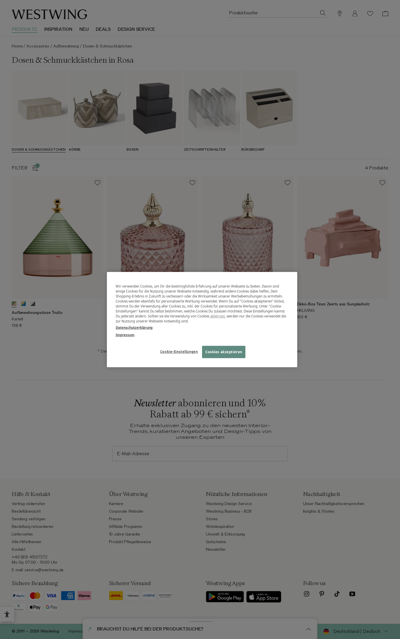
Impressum (125, 334)
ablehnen (217, 316)
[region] (202, 319)
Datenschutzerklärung (134, 327)
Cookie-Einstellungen (179, 351)
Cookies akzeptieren (223, 351)
